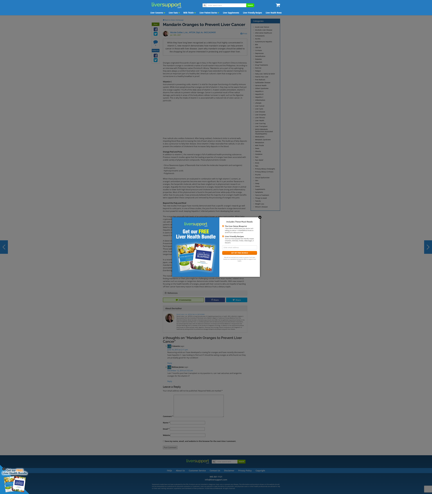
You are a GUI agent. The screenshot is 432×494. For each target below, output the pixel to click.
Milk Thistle (188, 12)
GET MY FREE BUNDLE (239, 253)
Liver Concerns (157, 12)
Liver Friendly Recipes (252, 12)
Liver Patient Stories (209, 12)
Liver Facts (173, 12)
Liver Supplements (231, 12)
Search (250, 5)
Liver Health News (274, 12)
